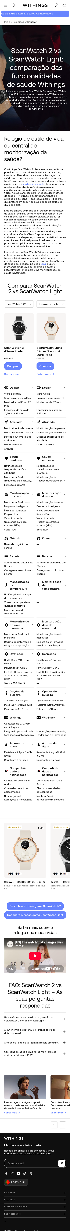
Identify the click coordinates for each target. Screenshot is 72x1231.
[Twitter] (31, 1173)
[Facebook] (6, 1173)
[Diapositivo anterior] (54, 1124)
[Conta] (57, 5)
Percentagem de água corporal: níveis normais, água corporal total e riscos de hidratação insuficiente (24, 1105)
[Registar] (61, 1163)
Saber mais (11, 374)
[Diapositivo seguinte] (62, 1124)
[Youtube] (18, 1173)
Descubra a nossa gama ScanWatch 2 (35, 906)
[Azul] (12, 873)
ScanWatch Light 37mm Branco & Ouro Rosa (49, 351)
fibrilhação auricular (34, 184)
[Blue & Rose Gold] (18, 873)
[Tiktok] (25, 1173)
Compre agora (42, 13)
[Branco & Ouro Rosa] (8, 873)
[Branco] (14, 873)
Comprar (13, 366)
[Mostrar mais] (35, 1221)
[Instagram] (12, 1173)
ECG (43, 263)
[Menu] (5, 5)
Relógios (18, 21)
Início (7, 21)
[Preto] (10, 873)
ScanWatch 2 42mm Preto (14, 349)
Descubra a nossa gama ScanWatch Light (35, 914)
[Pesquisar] (13, 5)
